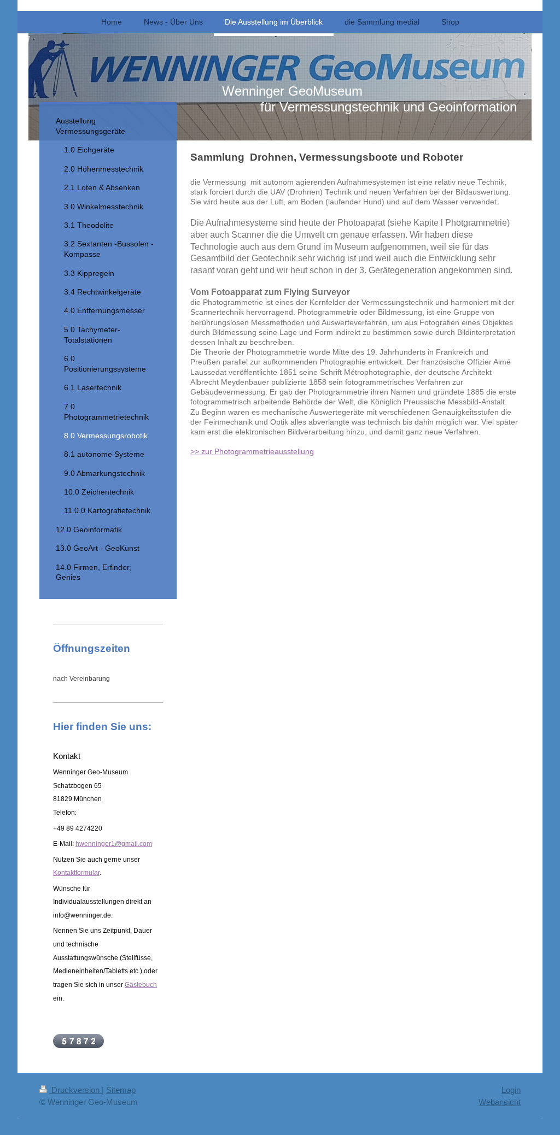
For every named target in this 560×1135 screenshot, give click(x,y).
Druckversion (75, 1090)
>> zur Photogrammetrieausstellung (252, 452)
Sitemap (121, 1090)
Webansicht (500, 1102)
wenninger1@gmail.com (115, 844)
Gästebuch (141, 985)
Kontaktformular (76, 873)
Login (511, 1090)
